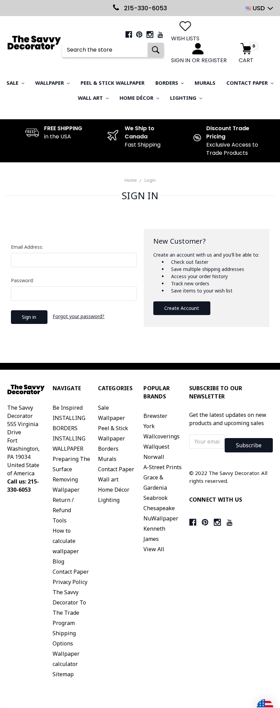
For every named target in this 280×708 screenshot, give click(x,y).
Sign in (180, 60)
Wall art (91, 97)
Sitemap (63, 674)
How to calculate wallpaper (66, 541)
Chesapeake (159, 508)
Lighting (184, 97)
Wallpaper (50, 82)
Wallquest (156, 446)
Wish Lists (185, 38)
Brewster (155, 416)
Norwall (153, 457)
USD (259, 8)
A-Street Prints (162, 467)
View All (153, 549)
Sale (13, 82)
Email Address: (27, 247)
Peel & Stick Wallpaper (112, 82)
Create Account (181, 308)
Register (214, 60)
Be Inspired (68, 407)
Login (150, 180)
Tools (60, 520)
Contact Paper (247, 82)
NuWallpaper (160, 518)
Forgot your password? (78, 316)
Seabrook (155, 498)
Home (131, 180)
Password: (22, 280)
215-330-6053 (144, 8)
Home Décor (137, 97)
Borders (167, 82)
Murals (205, 82)
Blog (58, 561)
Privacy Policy (70, 582)
